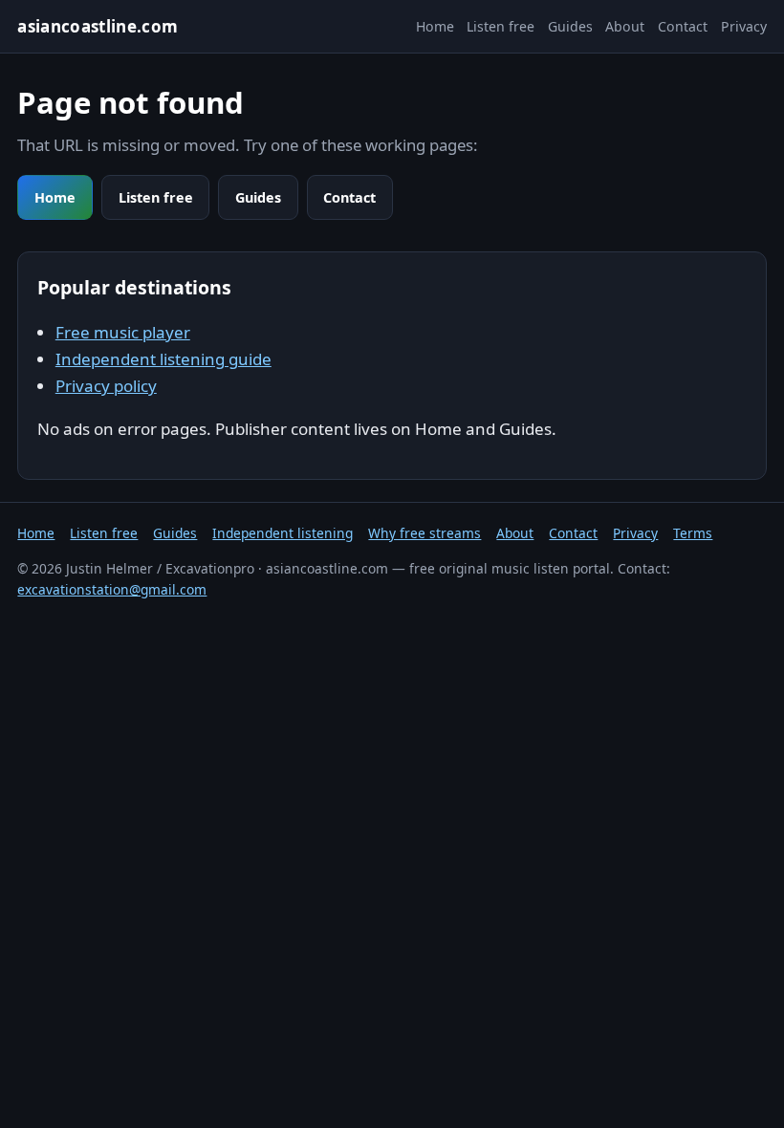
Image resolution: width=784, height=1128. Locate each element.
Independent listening (282, 533)
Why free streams (424, 533)
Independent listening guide (163, 359)
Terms (692, 533)
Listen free (500, 26)
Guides (570, 26)
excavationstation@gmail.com (112, 589)
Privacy (744, 26)
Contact (683, 26)
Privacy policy (106, 386)
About (624, 26)
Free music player (122, 332)
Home (435, 26)
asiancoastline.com (97, 26)
